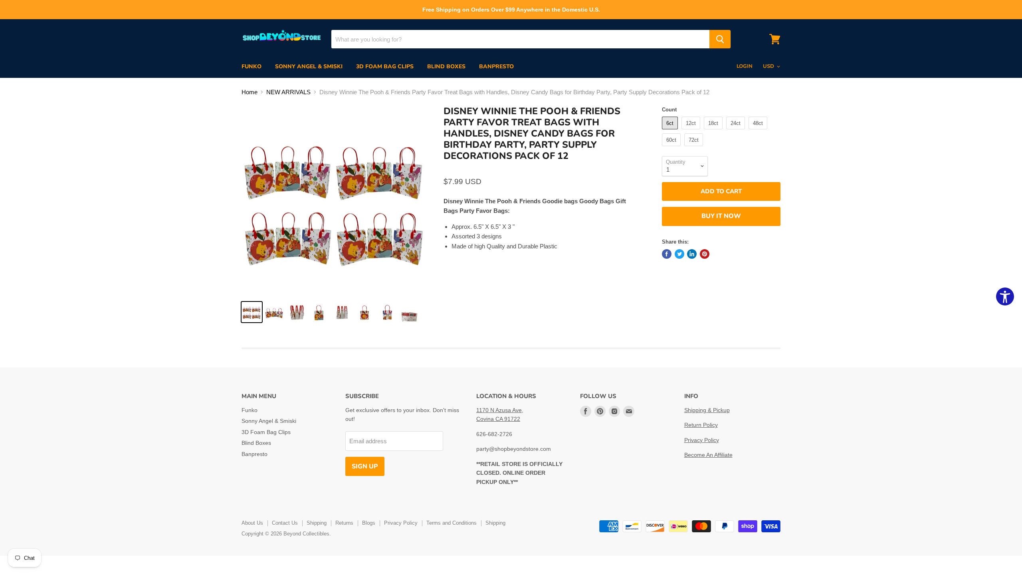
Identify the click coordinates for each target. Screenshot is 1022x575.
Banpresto (496, 66)
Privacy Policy (701, 440)
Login (745, 66)
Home (249, 92)
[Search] (720, 39)
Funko (251, 66)
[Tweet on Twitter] (679, 254)
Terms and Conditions (451, 523)
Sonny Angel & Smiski (309, 66)
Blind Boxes (446, 66)
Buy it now (721, 216)
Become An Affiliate (708, 455)
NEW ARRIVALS (288, 92)
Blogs (368, 523)
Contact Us (285, 523)
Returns (344, 523)
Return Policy (701, 425)
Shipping (317, 523)
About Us (252, 523)
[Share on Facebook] (666, 254)
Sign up (365, 466)
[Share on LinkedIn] (692, 254)
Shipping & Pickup (707, 410)
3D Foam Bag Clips (385, 66)
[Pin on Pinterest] (704, 254)
